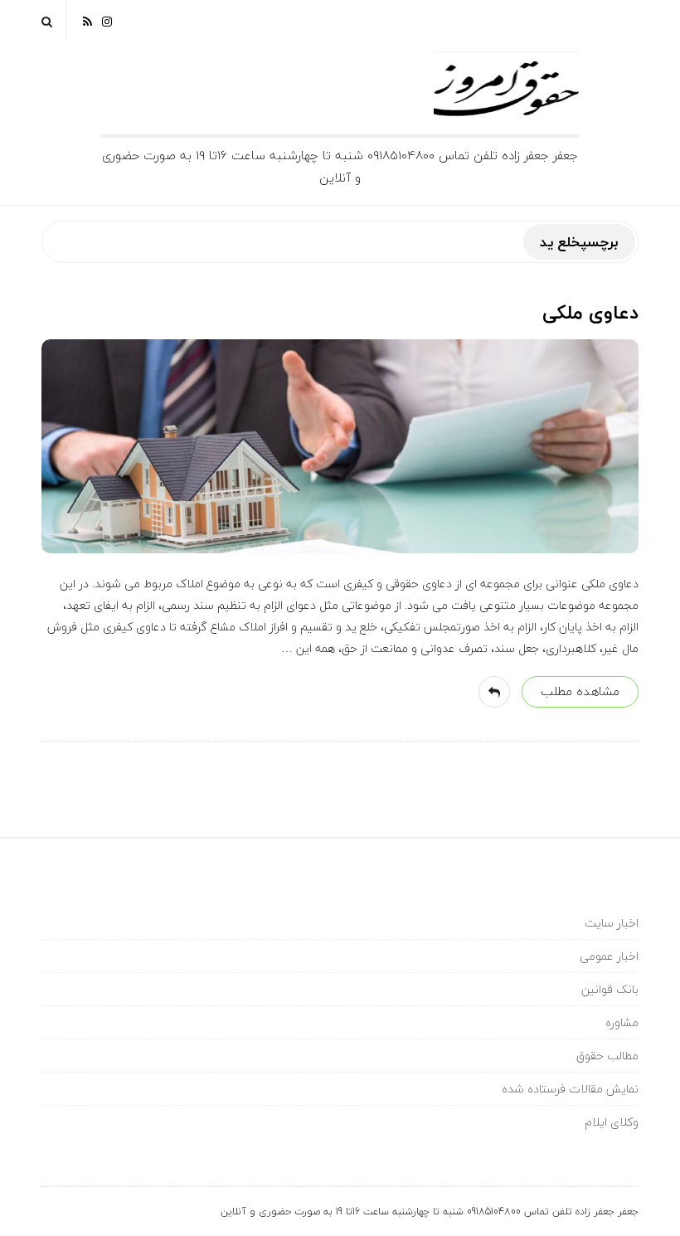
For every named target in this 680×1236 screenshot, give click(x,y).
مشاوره (622, 1022)
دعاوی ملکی (590, 312)
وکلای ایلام (612, 1122)
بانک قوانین (610, 989)
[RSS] (87, 20)
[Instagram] (107, 20)
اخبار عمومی (609, 956)
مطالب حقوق (607, 1055)
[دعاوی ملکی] (340, 446)
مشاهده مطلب (580, 691)
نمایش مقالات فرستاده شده (570, 1088)
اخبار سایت (612, 922)
